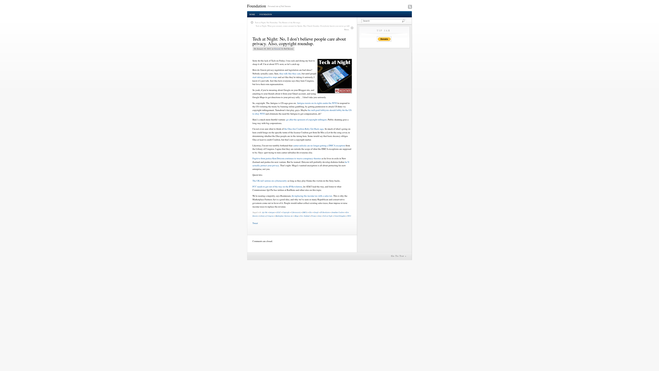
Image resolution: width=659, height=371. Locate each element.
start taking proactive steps (264, 77)
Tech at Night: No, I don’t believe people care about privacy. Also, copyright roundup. (299, 41)
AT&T (278, 212)
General (277, 48)
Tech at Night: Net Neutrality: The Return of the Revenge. (278, 22)
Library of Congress (266, 216)
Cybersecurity (296, 212)
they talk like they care (290, 73)
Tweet (255, 223)
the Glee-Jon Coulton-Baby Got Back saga (304, 128)
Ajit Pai (264, 212)
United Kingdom (340, 216)
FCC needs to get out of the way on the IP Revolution (277, 186)
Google (316, 212)
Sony (319, 216)
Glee (310, 212)
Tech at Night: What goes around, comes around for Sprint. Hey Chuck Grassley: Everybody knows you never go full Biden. (302, 28)
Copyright (286, 212)
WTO (349, 216)
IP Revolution (325, 212)
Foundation (256, 6)
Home (252, 14)
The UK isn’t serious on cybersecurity (269, 180)
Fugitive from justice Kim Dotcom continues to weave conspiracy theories (286, 158)
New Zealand (304, 216)
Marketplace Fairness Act (284, 216)
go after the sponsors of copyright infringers (306, 119)
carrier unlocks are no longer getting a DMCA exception (319, 145)
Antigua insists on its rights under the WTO (317, 103)
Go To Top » (399, 255)
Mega (296, 216)
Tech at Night (327, 216)
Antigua (272, 212)
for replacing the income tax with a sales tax (312, 195)
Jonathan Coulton (338, 212)
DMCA (304, 212)
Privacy (313, 216)
